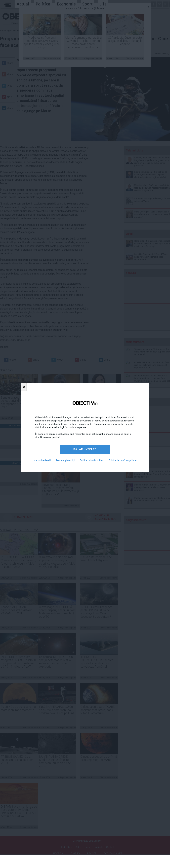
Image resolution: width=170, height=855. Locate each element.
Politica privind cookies (91, 460)
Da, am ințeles (85, 449)
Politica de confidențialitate (122, 460)
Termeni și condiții (65, 460)
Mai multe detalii (42, 460)
